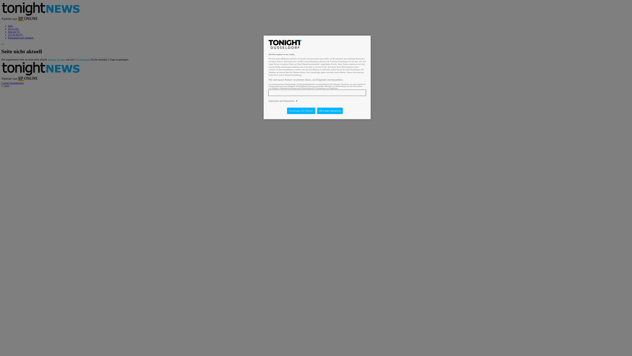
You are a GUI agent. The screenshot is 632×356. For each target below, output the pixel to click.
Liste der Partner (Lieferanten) (282, 93)
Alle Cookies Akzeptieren (330, 111)
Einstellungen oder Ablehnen (301, 111)
